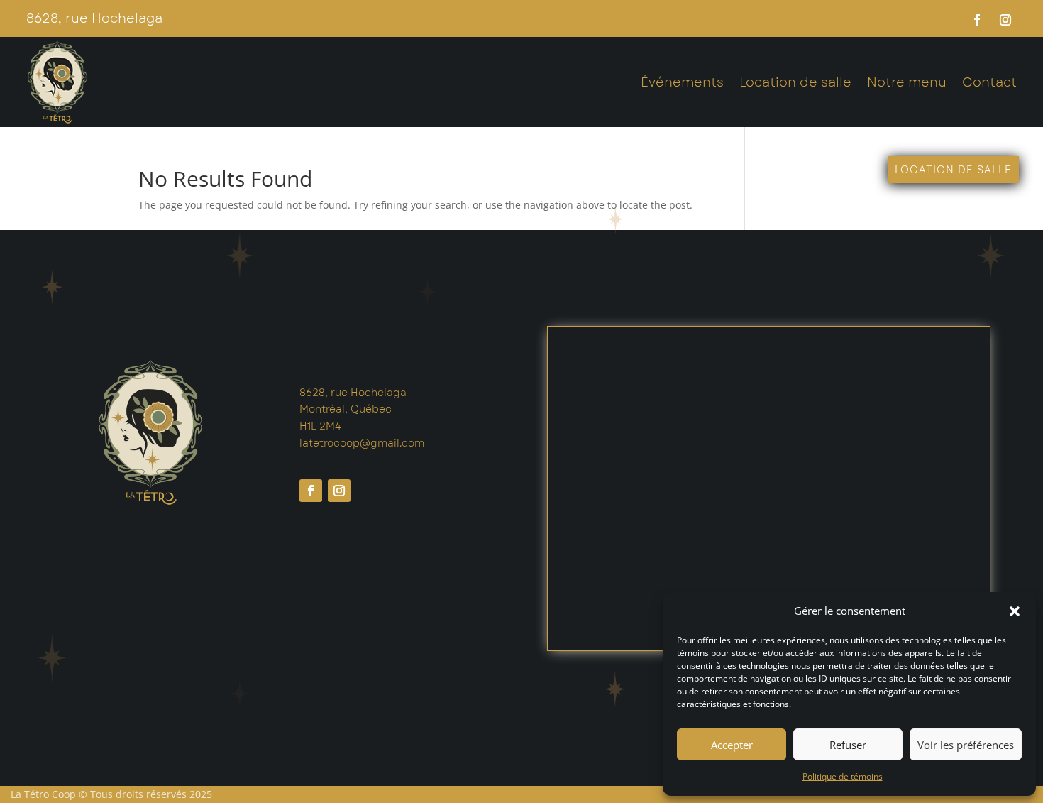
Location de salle (795, 82)
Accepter (732, 745)
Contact (989, 82)
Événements (682, 82)
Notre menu (907, 82)
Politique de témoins (842, 776)
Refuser (847, 745)
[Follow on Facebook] (977, 20)
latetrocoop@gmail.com (361, 443)
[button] (1015, 611)
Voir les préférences (965, 745)
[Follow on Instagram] (1005, 20)
